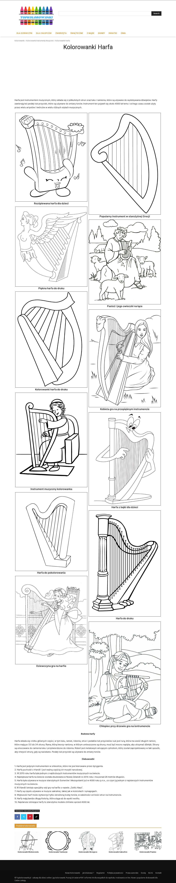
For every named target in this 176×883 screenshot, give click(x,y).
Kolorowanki (19, 40)
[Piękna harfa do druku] (51, 247)
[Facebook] (17, 817)
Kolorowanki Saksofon (118, 852)
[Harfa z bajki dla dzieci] (125, 458)
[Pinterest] (30, 817)
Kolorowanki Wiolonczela (28, 852)
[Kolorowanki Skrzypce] (88, 840)
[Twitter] (23, 817)
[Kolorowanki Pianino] (147, 840)
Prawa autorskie (132, 873)
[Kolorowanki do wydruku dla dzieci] (37, 16)
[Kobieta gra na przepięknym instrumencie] (125, 358)
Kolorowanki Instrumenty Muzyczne (39, 40)
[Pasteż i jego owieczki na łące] (125, 262)
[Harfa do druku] (125, 563)
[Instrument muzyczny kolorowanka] (51, 440)
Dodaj (143, 873)
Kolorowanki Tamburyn (58, 852)
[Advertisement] (88, 72)
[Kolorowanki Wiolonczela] (28, 840)
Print (18, 115)
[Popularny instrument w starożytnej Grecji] (125, 164)
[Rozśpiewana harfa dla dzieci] (51, 157)
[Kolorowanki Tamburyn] (58, 840)
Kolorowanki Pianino (148, 852)
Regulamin (101, 873)
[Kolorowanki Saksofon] (118, 840)
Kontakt (158, 873)
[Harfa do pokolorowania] (51, 531)
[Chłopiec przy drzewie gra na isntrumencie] (125, 673)
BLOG (150, 873)
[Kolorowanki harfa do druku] (51, 340)
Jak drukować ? (88, 873)
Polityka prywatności (115, 873)
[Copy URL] (36, 817)
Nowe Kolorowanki (72, 873)
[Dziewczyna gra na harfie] (51, 620)
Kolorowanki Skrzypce (88, 852)
